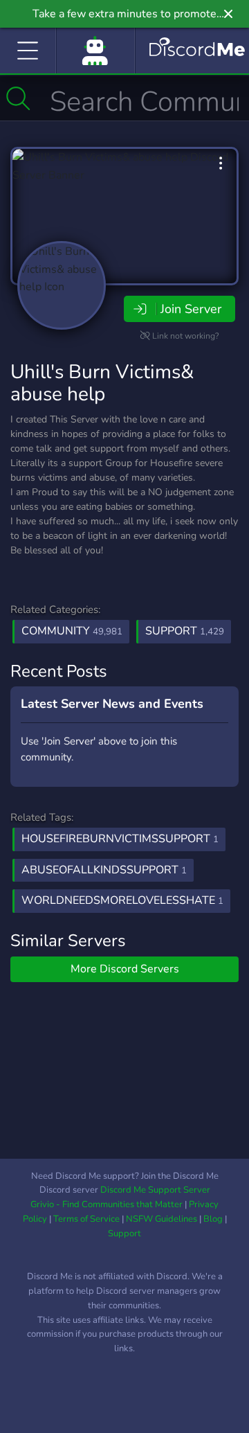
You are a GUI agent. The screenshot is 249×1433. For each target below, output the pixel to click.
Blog (213, 1219)
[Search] (18, 98)
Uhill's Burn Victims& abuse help (102, 383)
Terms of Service (86, 1219)
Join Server (190, 309)
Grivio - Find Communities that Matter (106, 1204)
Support (184, 631)
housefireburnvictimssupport (120, 838)
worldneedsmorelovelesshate (122, 900)
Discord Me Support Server (155, 1190)
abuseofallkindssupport (104, 870)
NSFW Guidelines (161, 1219)
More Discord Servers (125, 969)
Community (71, 631)
